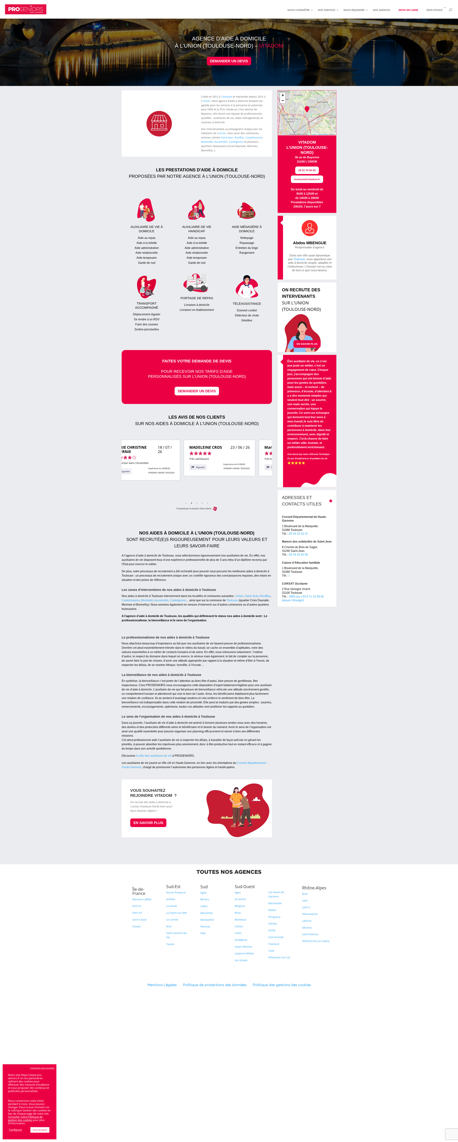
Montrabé (207, 141)
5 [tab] (207, 503)
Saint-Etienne (310, 934)
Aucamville (220, 141)
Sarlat (271, 930)
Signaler (138, 467)
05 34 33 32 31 (298, 533)
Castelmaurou (254, 137)
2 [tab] (191, 503)
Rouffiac (239, 137)
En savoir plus (148, 823)
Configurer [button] (15, 1129)
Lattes (204, 906)
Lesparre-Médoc (244, 953)
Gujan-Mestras (243, 946)
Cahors (239, 926)
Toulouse (226, 96)
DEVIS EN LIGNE (408, 10)
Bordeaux (240, 919)
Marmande (275, 903)
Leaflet (313, 134)
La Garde (171, 906)
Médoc (272, 910)
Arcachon (240, 899)
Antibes (170, 899)
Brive (238, 912)
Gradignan (241, 939)
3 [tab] (197, 503)
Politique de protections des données (214, 985)
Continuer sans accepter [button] (42, 1067)
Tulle (271, 950)
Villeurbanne (310, 914)
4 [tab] (202, 503)
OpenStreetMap (323, 134)
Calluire (306, 920)
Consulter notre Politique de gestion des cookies (25, 1118)
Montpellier (207, 919)
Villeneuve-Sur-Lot (279, 957)
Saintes (272, 923)
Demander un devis (229, 61)
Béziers (204, 899)
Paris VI (136, 906)
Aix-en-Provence (176, 892)
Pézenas (205, 926)
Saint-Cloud (139, 919)
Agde (203, 892)
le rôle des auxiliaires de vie (154, 755)
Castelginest (236, 141)
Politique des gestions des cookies (282, 985)
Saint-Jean (227, 137)
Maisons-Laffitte (142, 899)
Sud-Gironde (276, 937)
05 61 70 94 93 (307, 170)
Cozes (238, 933)
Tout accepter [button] (40, 1129)
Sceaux (136, 926)
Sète (203, 933)
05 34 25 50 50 (298, 554)
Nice (169, 926)
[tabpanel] (157, 458)
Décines (307, 927)
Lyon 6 (306, 907)
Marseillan (206, 913)
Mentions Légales (165, 985)
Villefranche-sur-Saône (316, 941)
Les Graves (241, 960)
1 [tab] (186, 503)
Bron (305, 893)
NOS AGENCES (381, 10)
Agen (238, 892)
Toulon (170, 944)
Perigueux (274, 917)
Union (206, 101)
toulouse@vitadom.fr (307, 179)
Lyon (305, 900)
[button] (307, 109)
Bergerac (240, 906)
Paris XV (137, 912)
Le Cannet (172, 919)
